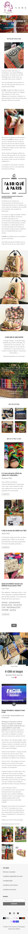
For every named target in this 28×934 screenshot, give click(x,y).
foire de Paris (17, 605)
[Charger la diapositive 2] (12, 666)
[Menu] (25, 8)
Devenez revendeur (9, 869)
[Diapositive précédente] (4, 666)
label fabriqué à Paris (13, 607)
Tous (14, 625)
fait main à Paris (7, 605)
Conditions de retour (9, 887)
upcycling (13, 610)
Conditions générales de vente (12, 874)
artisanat (5, 602)
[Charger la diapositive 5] (16, 666)
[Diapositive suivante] (24, 666)
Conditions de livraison (10, 883)
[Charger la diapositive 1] (11, 666)
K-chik (9, 924)
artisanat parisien (14, 602)
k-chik (4, 607)
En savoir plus (5, 494)
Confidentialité (7, 878)
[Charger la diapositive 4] (15, 666)
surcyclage (5, 610)
